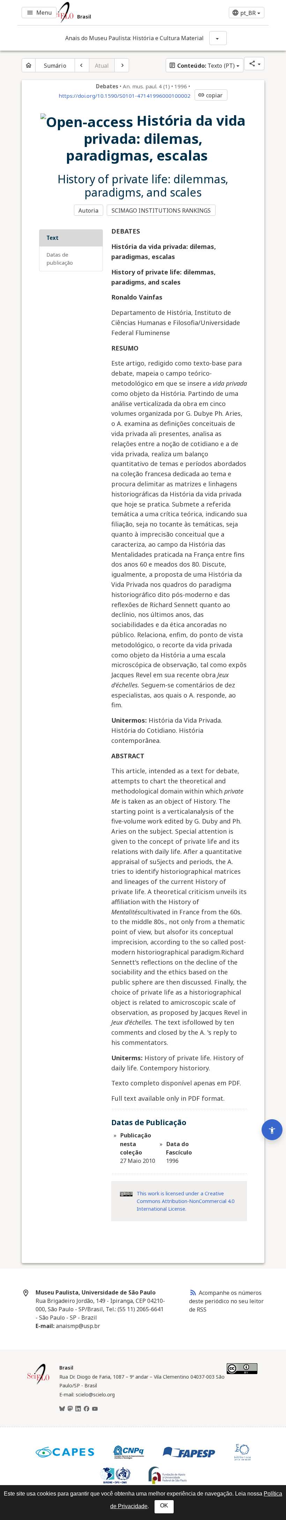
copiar (210, 95)
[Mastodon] (70, 1409)
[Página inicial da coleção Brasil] (38, 1383)
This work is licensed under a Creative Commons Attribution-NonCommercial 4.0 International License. (185, 1201)
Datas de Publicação (59, 258)
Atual (102, 65)
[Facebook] (86, 1409)
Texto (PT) (202, 65)
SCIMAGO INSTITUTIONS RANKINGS (161, 210)
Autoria (88, 210)
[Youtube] (95, 1409)
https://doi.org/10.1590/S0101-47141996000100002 (124, 95)
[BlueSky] (62, 1409)
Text (52, 237)
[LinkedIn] (78, 1409)
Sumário (55, 65)
